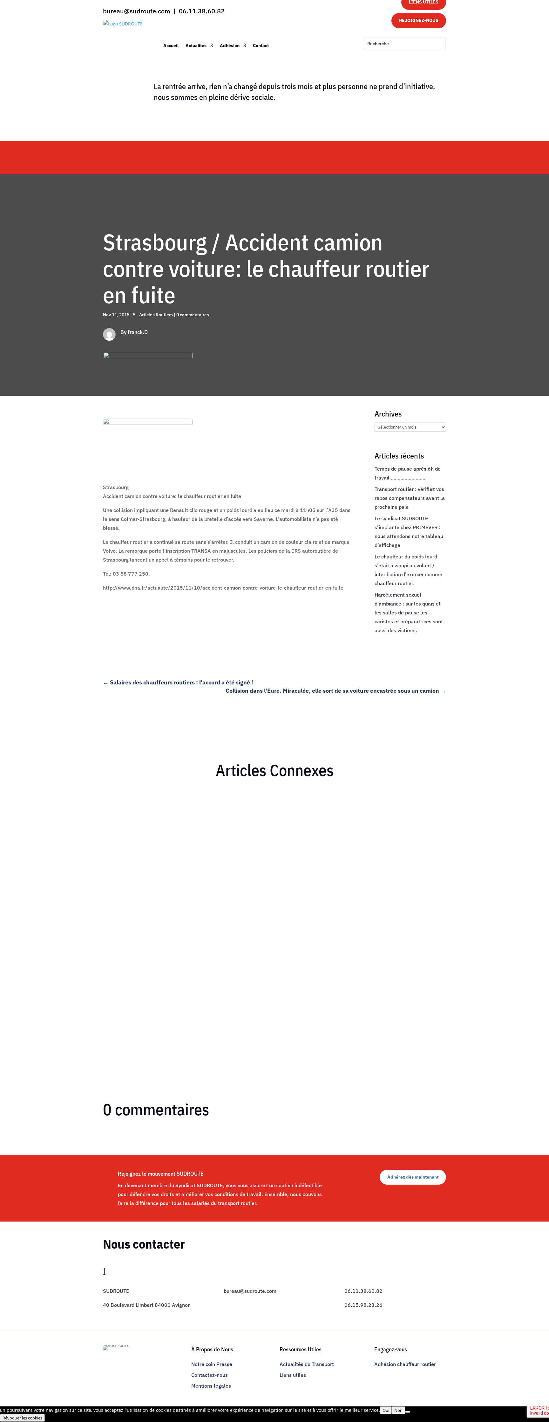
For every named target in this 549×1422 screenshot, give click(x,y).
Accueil (171, 45)
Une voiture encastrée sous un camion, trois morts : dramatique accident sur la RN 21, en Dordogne (225, 968)
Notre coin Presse (211, 1364)
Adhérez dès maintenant (412, 1177)
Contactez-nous (209, 1375)
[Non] (407, 1412)
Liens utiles (293, 1375)
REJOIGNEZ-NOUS (418, 20)
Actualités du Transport (307, 1364)
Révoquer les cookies (22, 1418)
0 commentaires (192, 315)
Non (398, 1410)
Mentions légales (211, 1386)
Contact (261, 45)
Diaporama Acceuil (201, 818)
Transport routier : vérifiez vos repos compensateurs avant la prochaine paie (410, 498)
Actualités (196, 45)
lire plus (117, 843)
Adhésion (230, 45)
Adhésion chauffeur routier (405, 1364)
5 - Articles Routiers (153, 315)
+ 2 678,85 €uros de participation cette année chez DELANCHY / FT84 (191, 893)
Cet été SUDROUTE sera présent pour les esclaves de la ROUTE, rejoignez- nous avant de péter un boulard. (234, 807)
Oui (386, 1410)
